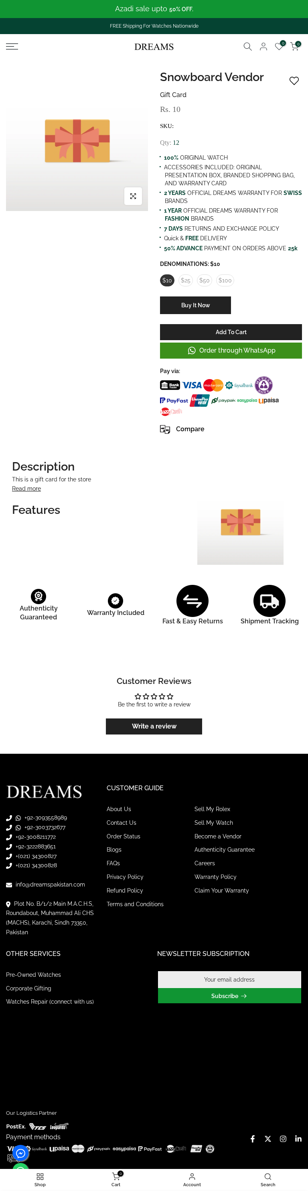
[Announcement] (154, 9)
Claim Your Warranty (222, 890)
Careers (205, 863)
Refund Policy (125, 890)
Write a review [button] (154, 726)
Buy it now (195, 305)
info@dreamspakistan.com (49, 884)
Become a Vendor (218, 836)
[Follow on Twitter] (268, 1139)
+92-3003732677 (44, 827)
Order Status (123, 836)
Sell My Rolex (212, 809)
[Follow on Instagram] (283, 1139)
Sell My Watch (214, 823)
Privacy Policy (125, 877)
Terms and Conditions (135, 904)
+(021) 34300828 (35, 865)
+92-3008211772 (35, 837)
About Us (119, 809)
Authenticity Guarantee (225, 849)
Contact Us (121, 823)
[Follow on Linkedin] (298, 1139)
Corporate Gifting (28, 988)
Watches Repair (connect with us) (50, 1001)
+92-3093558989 (45, 817)
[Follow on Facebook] (252, 1139)
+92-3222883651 (35, 846)
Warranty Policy (216, 877)
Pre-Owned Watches (33, 975)
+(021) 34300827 (35, 856)
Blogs (114, 849)
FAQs (113, 863)
